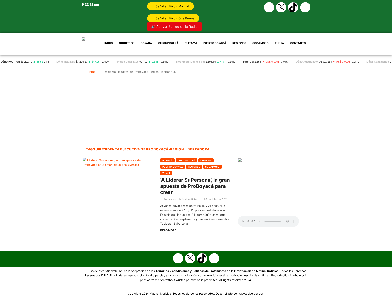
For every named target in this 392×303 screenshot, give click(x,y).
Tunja (279, 43)
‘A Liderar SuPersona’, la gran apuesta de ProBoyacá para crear (195, 186)
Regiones (239, 43)
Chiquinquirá (168, 43)
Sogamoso (260, 43)
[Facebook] (269, 7)
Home (91, 71)
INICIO (108, 43)
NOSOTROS (127, 43)
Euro (246, 61)
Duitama (191, 43)
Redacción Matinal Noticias (181, 199)
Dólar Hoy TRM (10, 61)
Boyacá (146, 43)
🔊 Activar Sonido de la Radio (174, 26)
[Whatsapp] (305, 7)
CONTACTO (298, 43)
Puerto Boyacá (214, 43)
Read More (168, 230)
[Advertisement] (196, 112)
